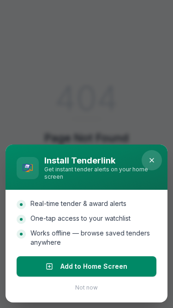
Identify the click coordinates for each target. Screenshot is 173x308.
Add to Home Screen (93, 266)
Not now (86, 287)
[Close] (152, 160)
